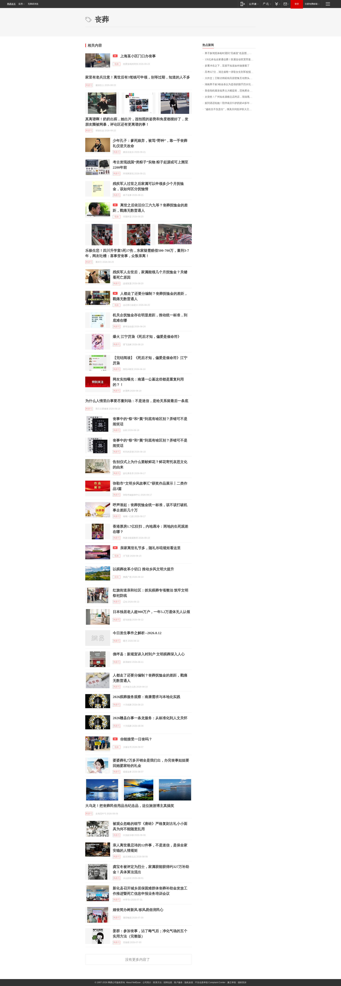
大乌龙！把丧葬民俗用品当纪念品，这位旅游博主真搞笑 (129, 806)
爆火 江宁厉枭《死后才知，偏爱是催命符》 (147, 337)
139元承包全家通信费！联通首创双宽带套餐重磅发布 (230, 59)
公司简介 (147, 982)
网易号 (89, 85)
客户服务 (178, 982)
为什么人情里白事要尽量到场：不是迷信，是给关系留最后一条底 (136, 401)
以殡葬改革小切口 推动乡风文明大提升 (143, 569)
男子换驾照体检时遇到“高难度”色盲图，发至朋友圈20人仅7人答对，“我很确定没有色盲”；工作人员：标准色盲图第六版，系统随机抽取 (230, 53)
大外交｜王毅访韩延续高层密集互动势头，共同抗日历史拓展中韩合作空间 (230, 78)
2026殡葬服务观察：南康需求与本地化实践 (146, 697)
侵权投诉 (242, 982)
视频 (116, 64)
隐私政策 (189, 982)
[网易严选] (266, 4)
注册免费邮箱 (311, 4)
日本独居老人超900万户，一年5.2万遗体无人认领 (151, 612)
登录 (297, 4)
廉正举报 (231, 982)
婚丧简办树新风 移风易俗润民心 (138, 910)
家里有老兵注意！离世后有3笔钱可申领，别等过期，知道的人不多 (137, 77)
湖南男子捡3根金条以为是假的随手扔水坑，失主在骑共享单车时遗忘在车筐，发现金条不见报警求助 (230, 84)
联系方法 (157, 982)
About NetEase (133, 982)
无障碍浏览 (33, 4)
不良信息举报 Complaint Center (210, 982)
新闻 (116, 577)
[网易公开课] (253, 4)
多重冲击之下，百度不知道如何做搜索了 (227, 65)
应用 (20, 4)
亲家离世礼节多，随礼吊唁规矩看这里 (150, 548)
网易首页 (11, 4)
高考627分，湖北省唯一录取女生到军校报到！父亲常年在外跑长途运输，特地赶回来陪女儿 (230, 72)
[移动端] (242, 4)
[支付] (277, 4)
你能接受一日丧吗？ (136, 739)
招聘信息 (168, 982)
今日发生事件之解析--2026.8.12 (137, 633)
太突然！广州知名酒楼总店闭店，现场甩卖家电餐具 (230, 97)
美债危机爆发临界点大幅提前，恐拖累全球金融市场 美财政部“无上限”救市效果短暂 (230, 90)
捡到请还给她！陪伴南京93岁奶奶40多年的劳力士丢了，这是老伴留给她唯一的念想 (230, 103)
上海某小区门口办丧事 (138, 56)
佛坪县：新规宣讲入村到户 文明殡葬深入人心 (149, 654)
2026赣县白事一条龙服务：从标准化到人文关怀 (150, 718)
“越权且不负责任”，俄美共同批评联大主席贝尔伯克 (230, 109)
